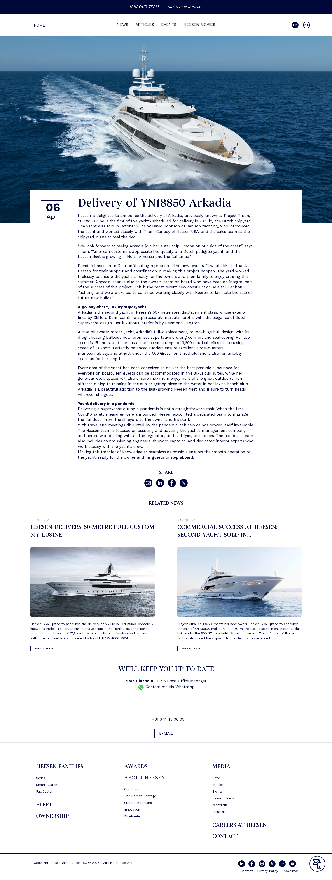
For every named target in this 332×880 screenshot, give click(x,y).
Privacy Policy (267, 871)
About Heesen (144, 777)
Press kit (218, 811)
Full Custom (45, 791)
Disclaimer (290, 871)
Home (39, 25)
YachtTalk (219, 805)
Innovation (132, 809)
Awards (135, 766)
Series (40, 778)
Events (168, 24)
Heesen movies (199, 24)
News (122, 24)
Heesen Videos (223, 798)
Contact (225, 836)
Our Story (131, 789)
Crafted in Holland (138, 802)
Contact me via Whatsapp (169, 687)
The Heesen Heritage (140, 796)
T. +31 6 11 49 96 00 (166, 719)
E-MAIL (166, 733)
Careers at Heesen (239, 825)
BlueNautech (134, 816)
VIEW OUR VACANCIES (184, 6)
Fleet (44, 804)
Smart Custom (47, 784)
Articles (145, 24)
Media (221, 766)
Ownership (52, 816)
